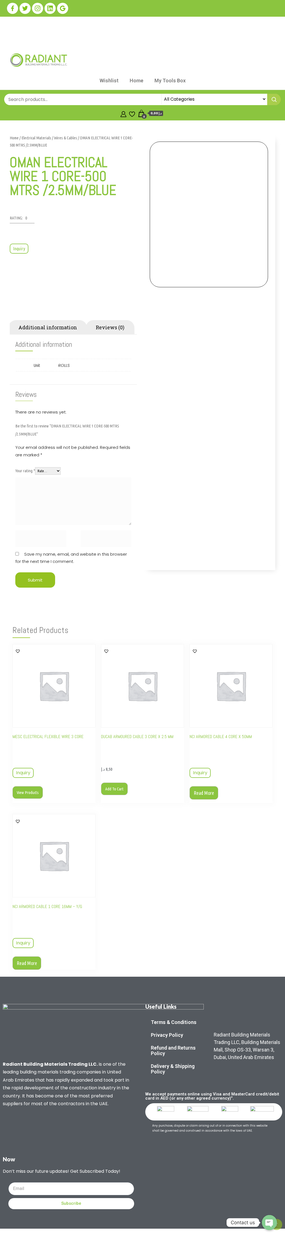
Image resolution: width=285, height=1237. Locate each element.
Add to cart (114, 788)
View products (28, 792)
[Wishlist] (132, 113)
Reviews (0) (110, 327)
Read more (204, 793)
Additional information (47, 327)
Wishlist (109, 80)
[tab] (47, 327)
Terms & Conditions (173, 1022)
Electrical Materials (36, 137)
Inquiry (19, 248)
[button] (22, 219)
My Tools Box (170, 80)
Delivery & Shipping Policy (173, 1069)
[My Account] (123, 113)
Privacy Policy (167, 1035)
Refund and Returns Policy (173, 1050)
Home (136, 80)
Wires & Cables (65, 137)
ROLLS (64, 365)
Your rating (25, 470)
